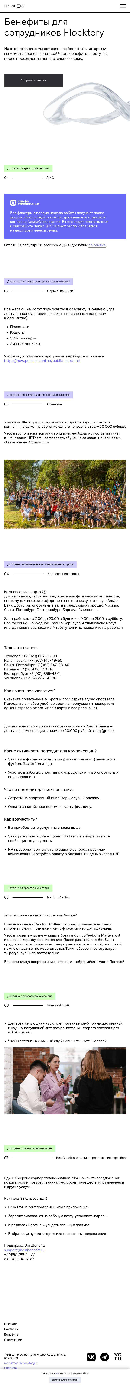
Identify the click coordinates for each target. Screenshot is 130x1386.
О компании (13, 1340)
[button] (33, 80)
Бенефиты (11, 1334)
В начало (11, 1324)
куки (57, 1373)
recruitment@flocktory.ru (21, 1363)
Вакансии (11, 1329)
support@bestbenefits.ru (24, 1250)
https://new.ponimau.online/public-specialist (42, 360)
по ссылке (97, 245)
